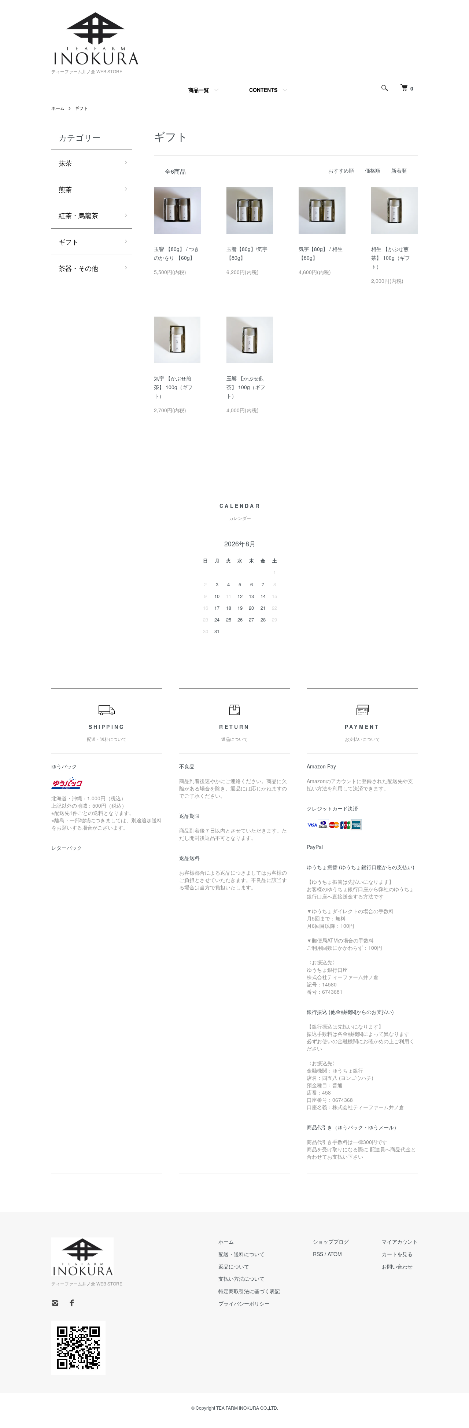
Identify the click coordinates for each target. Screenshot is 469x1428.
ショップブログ (331, 1241)
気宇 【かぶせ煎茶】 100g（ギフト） (173, 386)
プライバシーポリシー (244, 1303)
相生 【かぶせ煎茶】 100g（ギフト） (390, 257)
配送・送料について (241, 1254)
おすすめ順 (341, 170)
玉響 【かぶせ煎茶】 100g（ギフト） (245, 386)
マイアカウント (400, 1241)
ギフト (81, 108)
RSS (318, 1254)
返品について (233, 1266)
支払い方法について (241, 1278)
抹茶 (65, 162)
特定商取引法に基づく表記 (249, 1291)
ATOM (335, 1254)
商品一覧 (198, 89)
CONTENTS (263, 89)
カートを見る (397, 1254)
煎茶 (65, 189)
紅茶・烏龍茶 (78, 215)
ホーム (57, 108)
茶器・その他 (78, 268)
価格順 (372, 170)
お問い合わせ (397, 1266)
